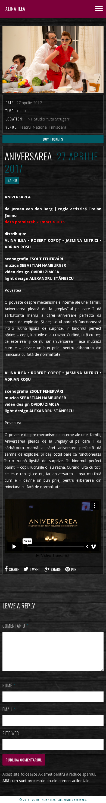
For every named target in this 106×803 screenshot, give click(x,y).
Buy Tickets (53, 139)
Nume (8, 685)
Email (9, 709)
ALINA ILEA (15, 8)
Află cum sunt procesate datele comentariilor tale (45, 780)
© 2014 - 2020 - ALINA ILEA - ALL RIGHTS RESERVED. (53, 800)
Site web (10, 733)
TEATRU (11, 180)
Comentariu (15, 626)
